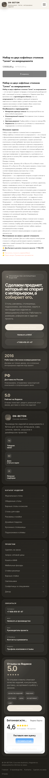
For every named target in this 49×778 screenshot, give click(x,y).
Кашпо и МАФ (11, 560)
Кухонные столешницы (15, 527)
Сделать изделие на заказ (24, 327)
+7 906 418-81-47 (24, 342)
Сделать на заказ (13, 550)
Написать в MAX (24, 335)
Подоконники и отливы (15, 532)
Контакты (27, 770)
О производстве (16, 770)
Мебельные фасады (14, 565)
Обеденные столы (13, 501)
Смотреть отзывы (24, 708)
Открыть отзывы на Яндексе (24, 749)
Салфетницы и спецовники (17, 586)
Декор (8, 591)
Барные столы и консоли (16, 506)
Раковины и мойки (13, 517)
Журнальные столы (14, 496)
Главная (5, 770)
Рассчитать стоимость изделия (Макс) (17, 253)
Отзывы (5, 774)
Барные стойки (12, 576)
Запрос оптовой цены (14, 555)
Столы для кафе (12, 511)
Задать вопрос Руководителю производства (19, 255)
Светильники (11, 581)
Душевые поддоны (13, 522)
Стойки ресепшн (12, 571)
